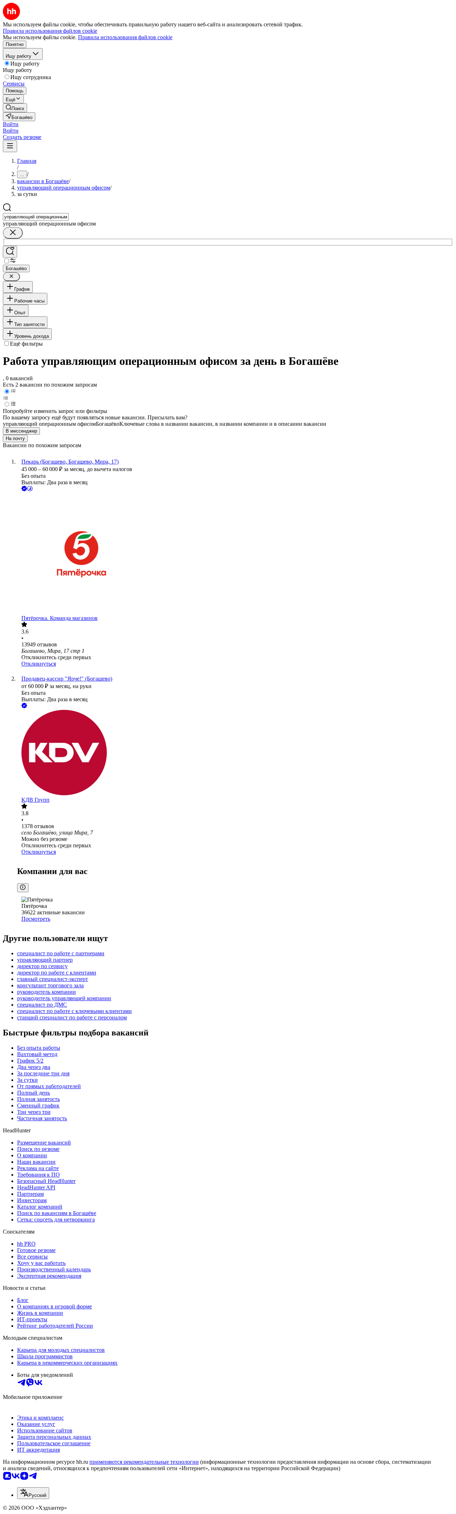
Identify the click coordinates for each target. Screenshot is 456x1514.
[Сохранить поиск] (10, 252)
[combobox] (36, 217)
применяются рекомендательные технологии (144, 1462)
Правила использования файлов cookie (125, 37)
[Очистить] (13, 233)
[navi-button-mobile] (10, 146)
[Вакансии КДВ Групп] (235, 753)
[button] (11, 124)
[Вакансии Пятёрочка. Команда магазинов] (235, 554)
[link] (15, 107)
